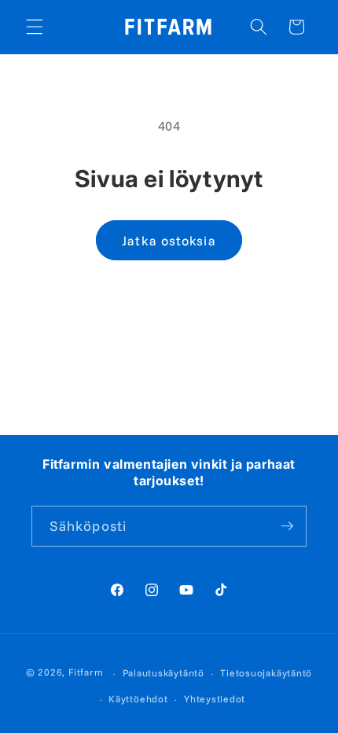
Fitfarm (85, 673)
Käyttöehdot (137, 699)
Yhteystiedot (214, 699)
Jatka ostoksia (168, 240)
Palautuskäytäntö (163, 673)
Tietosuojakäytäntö (266, 673)
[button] (34, 27)
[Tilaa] (287, 526)
